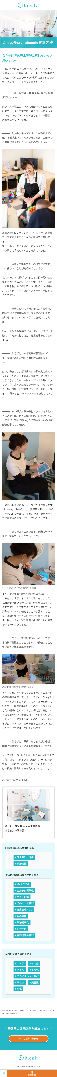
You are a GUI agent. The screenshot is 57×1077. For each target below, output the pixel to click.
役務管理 (22, 916)
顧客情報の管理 (25, 935)
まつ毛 (35, 969)
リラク (20, 982)
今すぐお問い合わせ (28, 1038)
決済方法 (22, 863)
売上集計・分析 (25, 857)
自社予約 (22, 928)
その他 (35, 963)
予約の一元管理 (25, 903)
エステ (20, 963)
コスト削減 (23, 897)
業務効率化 (23, 922)
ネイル (20, 969)
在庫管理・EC (24, 909)
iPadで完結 (23, 884)
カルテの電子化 (25, 890)
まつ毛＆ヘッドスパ (27, 976)
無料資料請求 (32, 1075)
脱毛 (19, 988)
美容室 (35, 982)
